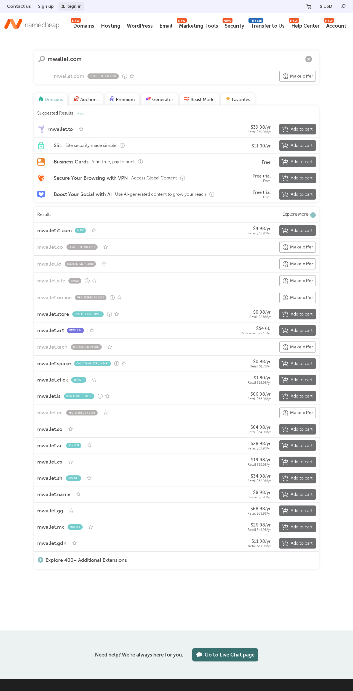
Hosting (110, 26)
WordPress (140, 26)
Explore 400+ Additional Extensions (86, 560)
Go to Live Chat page (230, 655)
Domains (83, 25)
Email (165, 26)
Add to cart (301, 129)
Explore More (295, 214)
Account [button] (335, 25)
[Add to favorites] (131, 76)
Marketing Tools (198, 25)
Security (234, 25)
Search (41, 59)
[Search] (343, 6)
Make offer (301, 76)
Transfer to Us (267, 25)
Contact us (19, 6)
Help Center (305, 25)
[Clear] (308, 59)
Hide (80, 114)
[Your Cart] (309, 6)
